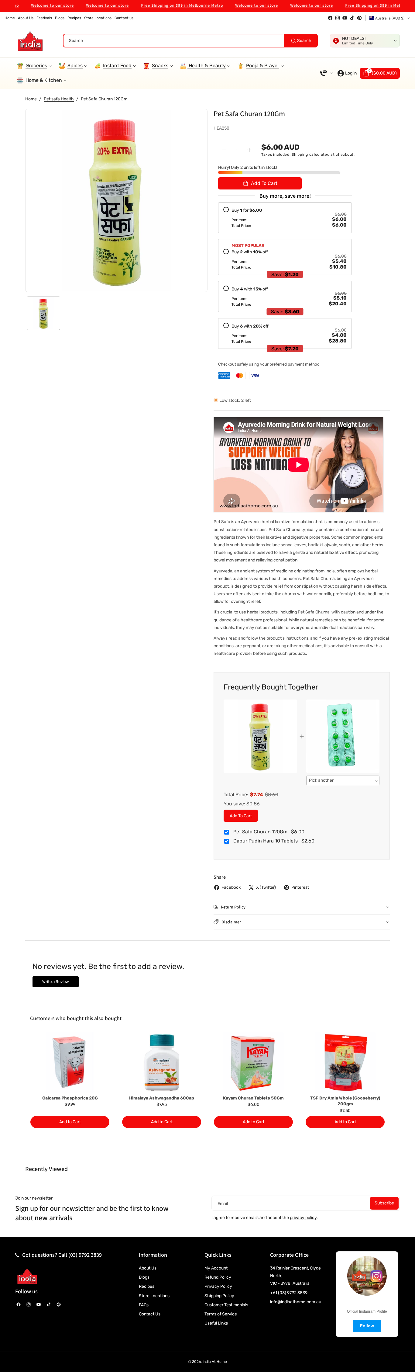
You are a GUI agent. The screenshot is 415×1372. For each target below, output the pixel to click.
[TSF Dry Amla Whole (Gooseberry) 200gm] (345, 1062)
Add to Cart (241, 815)
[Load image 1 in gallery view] (43, 313)
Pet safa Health (59, 99)
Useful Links (216, 1323)
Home (31, 99)
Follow (367, 1325)
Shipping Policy (219, 1295)
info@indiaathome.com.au (295, 1301)
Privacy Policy (218, 1286)
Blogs (144, 1277)
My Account (216, 1268)
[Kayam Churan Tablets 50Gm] (253, 1062)
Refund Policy (217, 1277)
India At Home (215, 1362)
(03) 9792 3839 (85, 1254)
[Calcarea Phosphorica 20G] (69, 1062)
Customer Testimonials (226, 1305)
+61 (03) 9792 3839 (288, 1292)
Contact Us (149, 1314)
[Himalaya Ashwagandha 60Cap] (161, 1062)
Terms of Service (220, 1314)
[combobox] (190, 40)
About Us (147, 1268)
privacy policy (303, 1217)
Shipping (300, 154)
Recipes (146, 1286)
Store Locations (154, 1295)
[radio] (285, 217)
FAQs (144, 1305)
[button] (380, 73)
